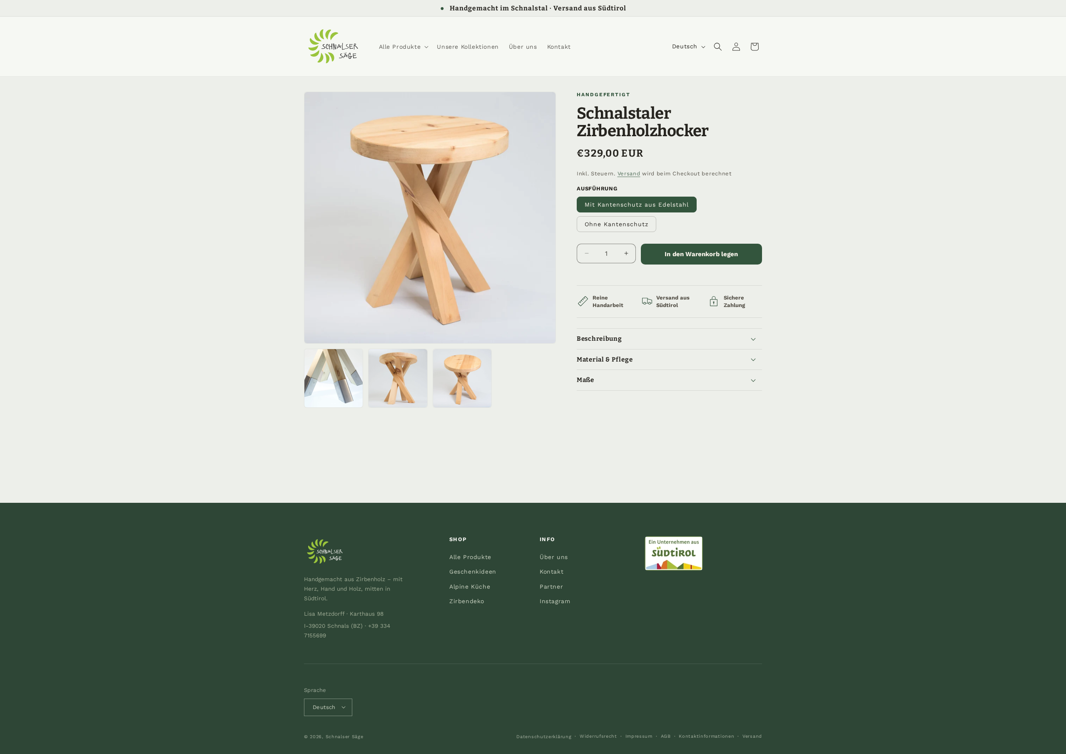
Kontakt (551, 572)
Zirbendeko (466, 601)
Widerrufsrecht (598, 736)
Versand (629, 173)
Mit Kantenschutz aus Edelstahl (637, 204)
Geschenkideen (472, 572)
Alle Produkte (470, 557)
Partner (551, 586)
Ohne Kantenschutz (616, 223)
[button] (403, 46)
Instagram (555, 601)
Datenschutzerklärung (543, 736)
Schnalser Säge (345, 736)
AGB (666, 736)
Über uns (554, 557)
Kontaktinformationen (706, 736)
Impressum (639, 736)
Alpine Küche (469, 586)
